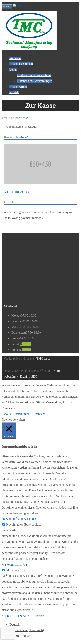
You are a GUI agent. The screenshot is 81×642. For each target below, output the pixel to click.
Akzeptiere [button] (38, 413)
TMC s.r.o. (43, 358)
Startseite (15, 58)
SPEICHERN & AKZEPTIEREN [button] (23, 615)
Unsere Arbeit (18, 86)
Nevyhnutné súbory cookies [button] (19, 518)
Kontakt (14, 92)
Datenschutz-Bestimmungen (34, 81)
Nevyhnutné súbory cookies (23, 524)
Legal (13, 69)
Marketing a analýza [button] (14, 564)
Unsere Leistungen (21, 63)
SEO (34, 376)
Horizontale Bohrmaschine (34, 75)
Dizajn (24, 376)
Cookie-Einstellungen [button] (16, 413)
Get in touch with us (16, 191)
